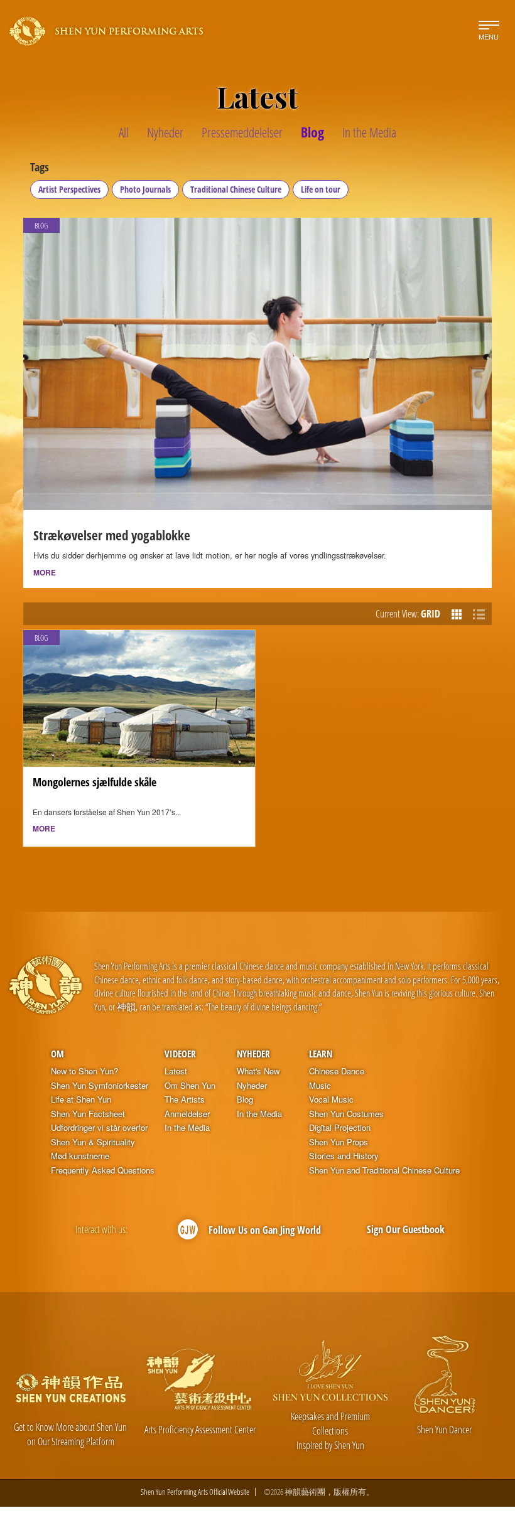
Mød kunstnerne (80, 1156)
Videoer (180, 1053)
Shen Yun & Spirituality (93, 1142)
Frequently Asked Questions (102, 1170)
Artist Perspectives (69, 189)
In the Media (187, 1127)
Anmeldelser (187, 1114)
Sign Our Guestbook (406, 1229)
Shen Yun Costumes (346, 1114)
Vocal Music (331, 1099)
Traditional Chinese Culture (235, 189)
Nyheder (253, 1053)
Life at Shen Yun (81, 1099)
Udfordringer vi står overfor (99, 1127)
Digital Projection (340, 1127)
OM (57, 1053)
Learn (320, 1053)
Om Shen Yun (190, 1085)
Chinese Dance (336, 1071)
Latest (176, 1071)
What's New (258, 1071)
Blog (245, 1099)
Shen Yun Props (338, 1142)
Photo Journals (145, 189)
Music (320, 1085)
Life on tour (320, 189)
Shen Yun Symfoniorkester (99, 1085)
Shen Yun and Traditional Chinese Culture (384, 1170)
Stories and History (344, 1156)
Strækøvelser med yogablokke (111, 535)
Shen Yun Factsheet (88, 1114)
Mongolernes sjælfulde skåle (94, 781)
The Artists (185, 1099)
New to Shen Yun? (84, 1071)
